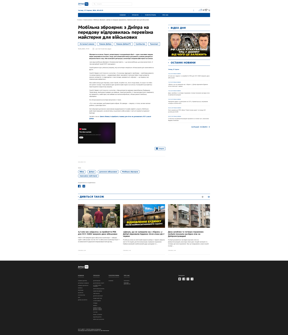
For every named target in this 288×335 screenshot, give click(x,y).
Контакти (126, 280)
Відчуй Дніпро (97, 317)
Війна (82, 172)
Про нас (165, 15)
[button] (208, 196)
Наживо (111, 280)
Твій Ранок (96, 293)
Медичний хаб (97, 298)
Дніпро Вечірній (98, 295)
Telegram (161, 148)
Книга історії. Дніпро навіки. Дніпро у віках (97, 308)
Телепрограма (150, 15)
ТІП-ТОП (95, 312)
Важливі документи (127, 283)
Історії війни (97, 300)
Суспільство (140, 44)
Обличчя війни (97, 291)
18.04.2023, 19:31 (83, 49)
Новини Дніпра (87, 20)
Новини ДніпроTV (123, 44)
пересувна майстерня (88, 176)
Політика (80, 290)
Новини (123, 15)
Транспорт (154, 44)
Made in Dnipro (97, 314)
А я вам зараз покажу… (97, 286)
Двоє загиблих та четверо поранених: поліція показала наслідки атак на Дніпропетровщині (186, 234)
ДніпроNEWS (96, 280)
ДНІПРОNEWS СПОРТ (98, 283)
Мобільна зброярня (130, 172)
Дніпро (91, 172)
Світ (79, 297)
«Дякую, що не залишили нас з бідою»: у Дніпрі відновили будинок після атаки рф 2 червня (143, 234)
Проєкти (135, 15)
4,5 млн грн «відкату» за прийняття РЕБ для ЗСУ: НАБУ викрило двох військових (97, 233)
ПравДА (95, 303)
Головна (79, 20)
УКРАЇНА (80, 287)
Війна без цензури (98, 319)
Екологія (80, 292)
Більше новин (199, 127)
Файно (95, 305)
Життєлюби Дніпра (98, 288)
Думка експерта (82, 299)
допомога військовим (108, 172)
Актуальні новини (87, 44)
